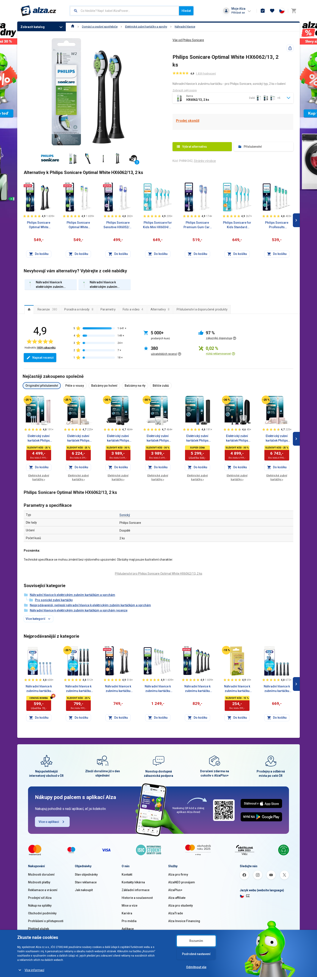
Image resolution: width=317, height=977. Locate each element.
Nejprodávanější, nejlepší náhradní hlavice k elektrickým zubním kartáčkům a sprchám (90, 605)
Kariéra (127, 913)
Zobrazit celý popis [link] (185, 90)
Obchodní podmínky (42, 913)
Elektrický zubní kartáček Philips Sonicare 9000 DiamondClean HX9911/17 (118, 438)
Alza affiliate (176, 897)
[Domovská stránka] (72, 26)
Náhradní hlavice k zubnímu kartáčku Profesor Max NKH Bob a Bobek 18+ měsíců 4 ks (237, 689)
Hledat (186, 10)
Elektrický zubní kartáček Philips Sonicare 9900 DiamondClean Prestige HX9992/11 (78, 438)
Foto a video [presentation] (133, 309)
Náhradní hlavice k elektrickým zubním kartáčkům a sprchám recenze (78, 610)
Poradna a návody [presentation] (78, 309)
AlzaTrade (175, 913)
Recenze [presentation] (47, 309)
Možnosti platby (39, 882)
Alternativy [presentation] (160, 309)
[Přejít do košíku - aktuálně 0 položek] (293, 10)
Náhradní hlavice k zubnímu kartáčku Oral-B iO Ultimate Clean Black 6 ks (78, 689)
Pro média (129, 921)
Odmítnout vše (196, 967)
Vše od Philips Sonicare (188, 40)
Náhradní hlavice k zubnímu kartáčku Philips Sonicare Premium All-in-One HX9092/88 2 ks (118, 689)
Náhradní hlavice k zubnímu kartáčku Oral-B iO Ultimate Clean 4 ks (39, 689)
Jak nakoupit (84, 890)
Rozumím (196, 941)
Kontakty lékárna (133, 882)
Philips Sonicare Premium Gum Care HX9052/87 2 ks (197, 225)
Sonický (124, 515)
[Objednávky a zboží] (262, 10)
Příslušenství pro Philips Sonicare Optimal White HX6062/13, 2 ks (158, 573)
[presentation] (29, 309)
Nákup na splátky (40, 905)
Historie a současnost (137, 897)
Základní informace (135, 890)
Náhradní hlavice (185, 26)
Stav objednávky (86, 874)
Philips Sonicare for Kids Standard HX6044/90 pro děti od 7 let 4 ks (237, 225)
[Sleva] (28, 399)
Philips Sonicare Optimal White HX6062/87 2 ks (78, 225)
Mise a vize (129, 905)
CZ (248, 895)
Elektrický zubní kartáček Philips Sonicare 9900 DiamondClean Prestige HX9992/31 (277, 438)
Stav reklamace (86, 882)
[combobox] (124, 10)
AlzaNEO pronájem (181, 882)
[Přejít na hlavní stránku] (38, 10)
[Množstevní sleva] (28, 184)
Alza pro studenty (180, 905)
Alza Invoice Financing (184, 921)
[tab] (29, 309)
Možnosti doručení (41, 874)
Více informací (34, 970)
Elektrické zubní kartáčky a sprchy (146, 26)
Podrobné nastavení (196, 954)
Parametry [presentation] (108, 309)
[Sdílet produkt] (290, 48)
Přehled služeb (38, 928)
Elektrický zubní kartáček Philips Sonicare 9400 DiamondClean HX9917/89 (237, 438)
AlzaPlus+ (175, 890)
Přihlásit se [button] (238, 12)
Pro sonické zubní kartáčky (54, 600)
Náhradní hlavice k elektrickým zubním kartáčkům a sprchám (72, 595)
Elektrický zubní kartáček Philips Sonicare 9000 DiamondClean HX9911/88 (197, 438)
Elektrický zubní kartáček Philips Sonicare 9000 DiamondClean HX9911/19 (158, 438)
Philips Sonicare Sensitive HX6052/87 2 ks (118, 225)
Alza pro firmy (178, 874)
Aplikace (128, 928)
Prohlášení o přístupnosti (45, 921)
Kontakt (127, 874)
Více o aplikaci (49, 821)
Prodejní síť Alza (40, 897)
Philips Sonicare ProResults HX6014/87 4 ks (276, 225)
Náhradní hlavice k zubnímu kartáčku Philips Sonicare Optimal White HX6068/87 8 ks (158, 689)
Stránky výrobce (205, 161)
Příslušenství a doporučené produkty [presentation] (202, 309)
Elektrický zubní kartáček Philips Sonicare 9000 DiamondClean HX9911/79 (39, 438)
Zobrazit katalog (32, 27)
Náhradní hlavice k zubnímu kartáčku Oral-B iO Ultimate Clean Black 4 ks (277, 689)
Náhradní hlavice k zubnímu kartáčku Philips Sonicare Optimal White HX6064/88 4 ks (197, 689)
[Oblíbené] (272, 10)
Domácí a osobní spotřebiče (100, 26)
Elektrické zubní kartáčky (38, 477)
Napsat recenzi (43, 357)
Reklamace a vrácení (42, 890)
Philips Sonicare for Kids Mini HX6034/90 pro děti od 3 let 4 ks (157, 225)
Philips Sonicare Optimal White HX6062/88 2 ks (38, 225)
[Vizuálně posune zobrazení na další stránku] (296, 220)
